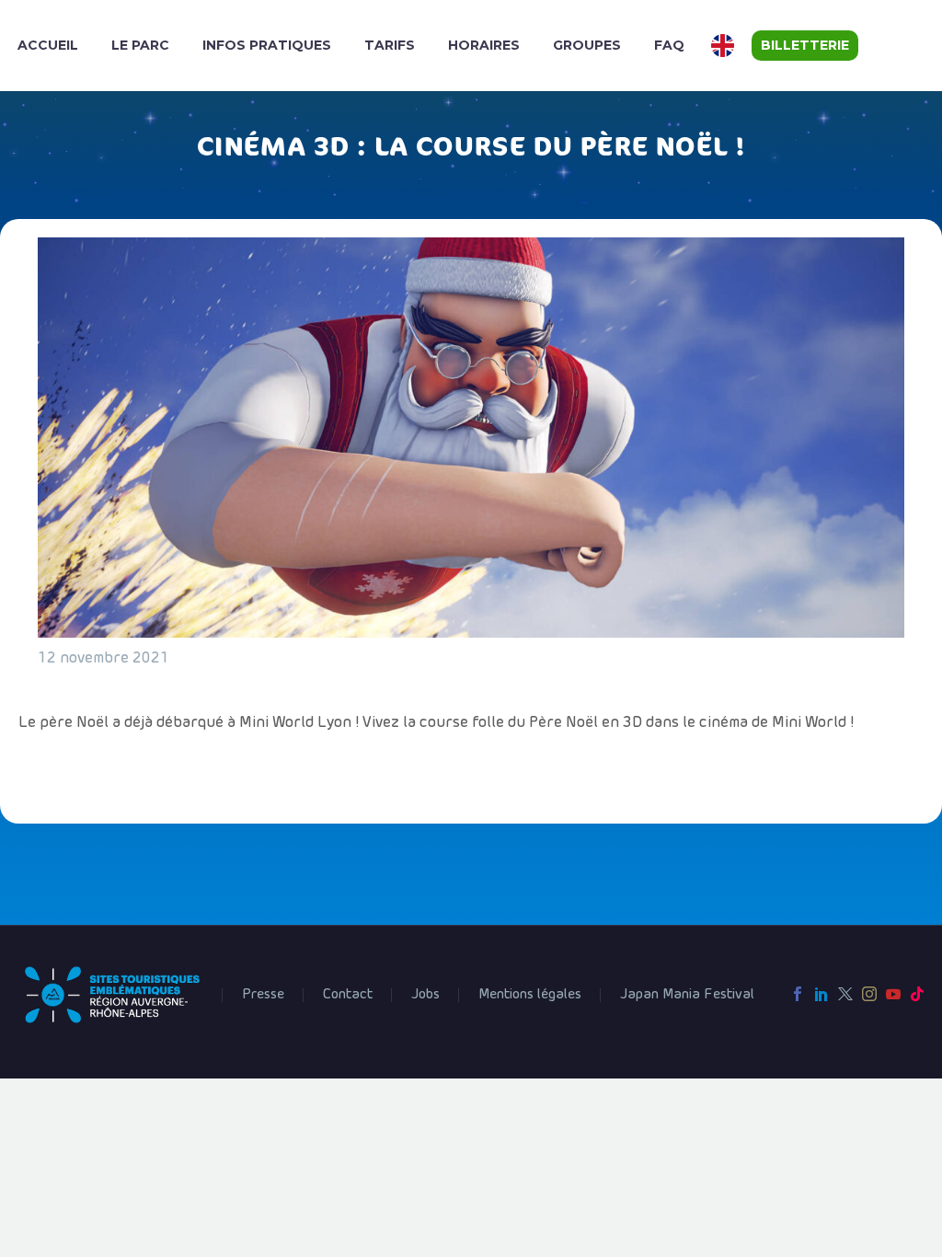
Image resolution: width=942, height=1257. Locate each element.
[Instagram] (869, 993)
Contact (348, 994)
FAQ (669, 45)
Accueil (47, 45)
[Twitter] (845, 993)
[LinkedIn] (821, 993)
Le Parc (140, 45)
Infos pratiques (266, 45)
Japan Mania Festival (687, 994)
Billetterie (805, 45)
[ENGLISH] (725, 45)
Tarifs (389, 45)
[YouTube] (893, 993)
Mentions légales (529, 994)
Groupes (587, 45)
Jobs (425, 994)
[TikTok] (917, 993)
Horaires (484, 45)
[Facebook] (797, 993)
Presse (263, 994)
